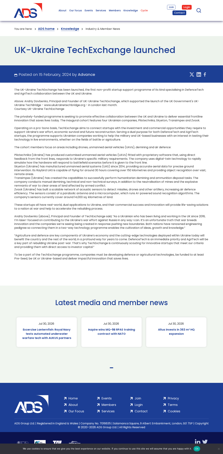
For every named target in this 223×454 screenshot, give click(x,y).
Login (186, 7)
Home (73, 398)
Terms (173, 405)
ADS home (46, 29)
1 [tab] (111, 367)
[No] (218, 449)
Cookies (174, 411)
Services (101, 10)
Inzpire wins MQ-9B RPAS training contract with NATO (111, 332)
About (62, 10)
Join (171, 7)
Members (115, 10)
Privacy (173, 398)
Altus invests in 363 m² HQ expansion (176, 332)
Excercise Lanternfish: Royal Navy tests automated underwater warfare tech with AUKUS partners (46, 334)
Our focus (75, 10)
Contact (179, 12)
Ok (196, 448)
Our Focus (76, 411)
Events (89, 10)
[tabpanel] (47, 332)
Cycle (144, 10)
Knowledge (131, 10)
